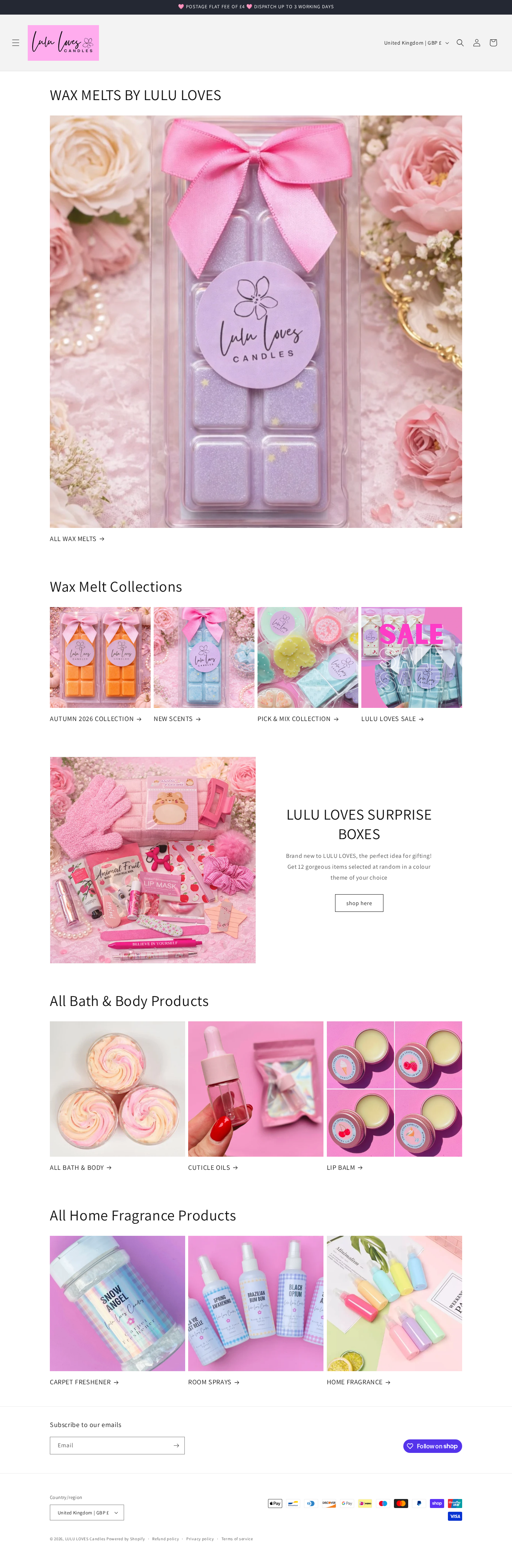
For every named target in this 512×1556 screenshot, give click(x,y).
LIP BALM (341, 1167)
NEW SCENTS (173, 718)
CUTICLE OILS (209, 1167)
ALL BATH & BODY (77, 1167)
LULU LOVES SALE (388, 718)
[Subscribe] (176, 1445)
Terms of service (237, 1538)
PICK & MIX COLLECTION (294, 718)
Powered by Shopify (125, 1538)
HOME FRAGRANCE (355, 1382)
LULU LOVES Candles (85, 1538)
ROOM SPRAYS (210, 1382)
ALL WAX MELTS (73, 538)
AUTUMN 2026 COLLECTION (92, 718)
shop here (359, 903)
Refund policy (165, 1538)
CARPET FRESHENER (80, 1382)
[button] (15, 42)
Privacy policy (200, 1538)
